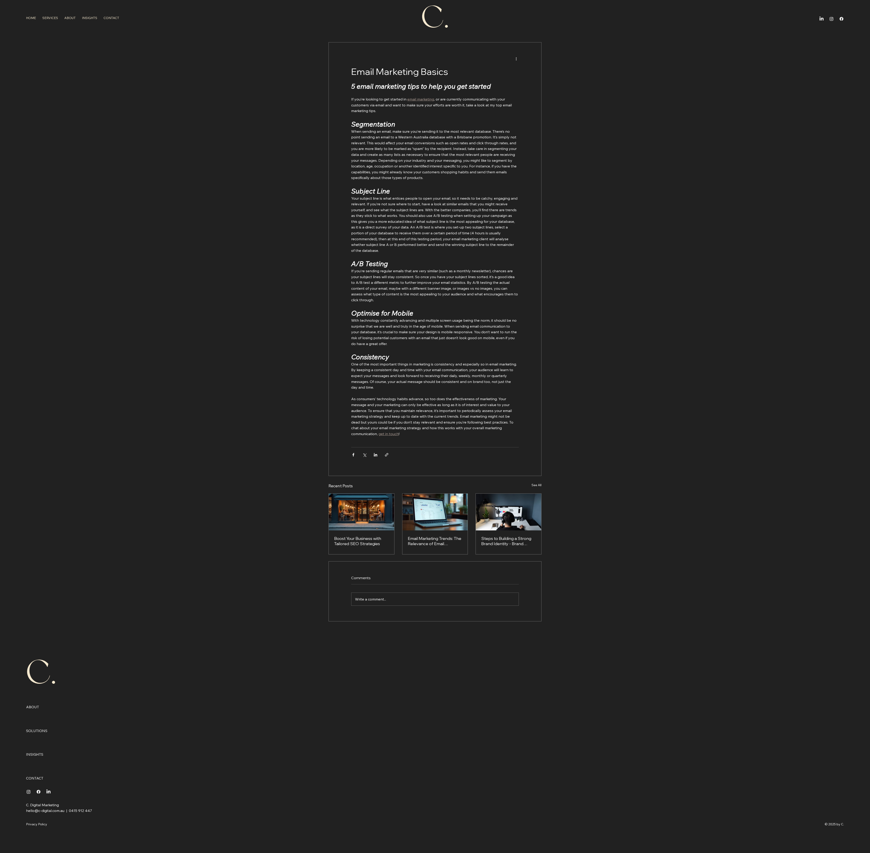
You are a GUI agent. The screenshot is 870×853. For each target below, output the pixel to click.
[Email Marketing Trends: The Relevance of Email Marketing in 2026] (435, 512)
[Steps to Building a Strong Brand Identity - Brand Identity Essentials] (508, 512)
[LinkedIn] (821, 18)
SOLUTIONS (36, 730)
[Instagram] (831, 18)
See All (536, 485)
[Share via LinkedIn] (375, 455)
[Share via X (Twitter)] (364, 455)
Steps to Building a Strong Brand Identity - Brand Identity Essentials (506, 541)
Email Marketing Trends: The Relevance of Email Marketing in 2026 (434, 541)
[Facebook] (841, 18)
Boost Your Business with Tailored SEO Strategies (357, 541)
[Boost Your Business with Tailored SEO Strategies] (361, 512)
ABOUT (32, 707)
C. (41, 674)
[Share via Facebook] (353, 455)
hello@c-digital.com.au (45, 810)
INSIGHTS (34, 754)
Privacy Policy (36, 824)
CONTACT (34, 778)
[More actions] (516, 58)
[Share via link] (386, 455)
